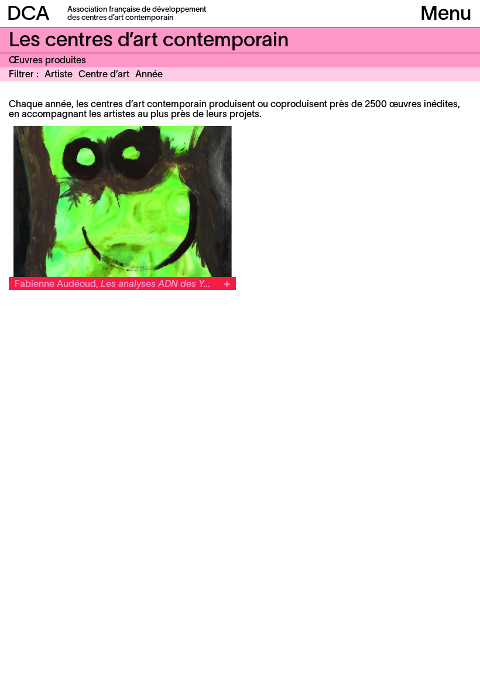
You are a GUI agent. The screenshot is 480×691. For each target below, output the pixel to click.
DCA (28, 15)
